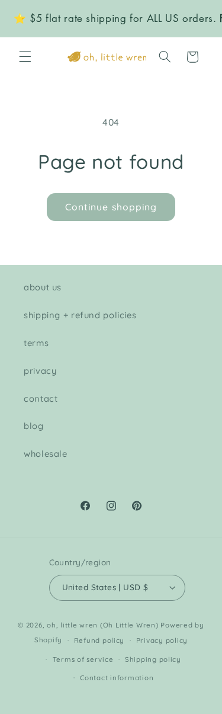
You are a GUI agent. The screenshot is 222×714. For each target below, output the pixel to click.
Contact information (116, 677)
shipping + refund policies (80, 315)
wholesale (45, 453)
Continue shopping (111, 207)
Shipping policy (153, 659)
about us (43, 287)
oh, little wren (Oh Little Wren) (103, 624)
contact (40, 398)
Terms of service (83, 659)
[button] (24, 57)
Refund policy (99, 640)
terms (36, 342)
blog (34, 425)
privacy (40, 370)
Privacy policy (162, 640)
